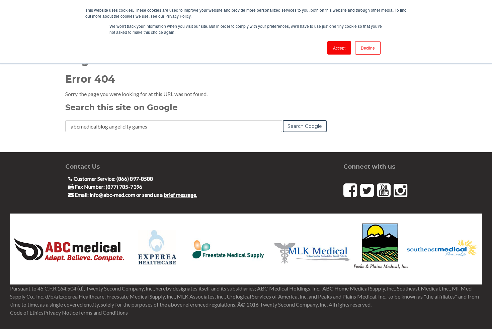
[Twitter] (367, 189)
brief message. (180, 194)
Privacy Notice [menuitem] (61, 312)
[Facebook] (350, 189)
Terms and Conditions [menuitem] (103, 312)
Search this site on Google (121, 107)
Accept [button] (339, 48)
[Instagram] (400, 189)
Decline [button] (368, 48)
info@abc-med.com (113, 194)
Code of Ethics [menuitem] (27, 312)
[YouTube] (384, 189)
